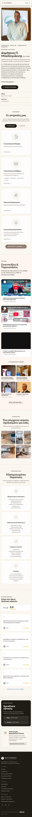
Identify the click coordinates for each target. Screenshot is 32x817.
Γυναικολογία (4, 784)
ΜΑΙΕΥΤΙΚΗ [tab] (22, 125)
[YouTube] (8, 805)
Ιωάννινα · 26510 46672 (6, 799)
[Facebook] (2, 805)
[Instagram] (5, 805)
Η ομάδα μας (4, 771)
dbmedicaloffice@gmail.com (7, 801)
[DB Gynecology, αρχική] (12, 3)
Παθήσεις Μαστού (5, 791)
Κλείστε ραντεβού (10, 87)
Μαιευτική (3, 786)
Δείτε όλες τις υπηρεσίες (15, 246)
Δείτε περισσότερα (15, 402)
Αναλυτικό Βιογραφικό (7, 81)
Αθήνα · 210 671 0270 (6, 797)
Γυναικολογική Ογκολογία (7, 788)
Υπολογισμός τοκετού (6, 778)
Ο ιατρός (3, 769)
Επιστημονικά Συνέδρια (6, 773)
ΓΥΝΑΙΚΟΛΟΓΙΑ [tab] (11, 125)
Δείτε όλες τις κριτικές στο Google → (16, 689)
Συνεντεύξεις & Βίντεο (6, 776)
